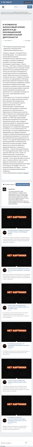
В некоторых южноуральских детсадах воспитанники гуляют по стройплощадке (18, 307)
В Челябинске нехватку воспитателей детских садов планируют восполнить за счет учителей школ (17, 420)
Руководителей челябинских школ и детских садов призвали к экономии (19, 269)
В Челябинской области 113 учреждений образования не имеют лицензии (19, 345)
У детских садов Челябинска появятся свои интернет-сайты (17, 381)
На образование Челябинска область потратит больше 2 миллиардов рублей (19, 232)
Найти (29, 6)
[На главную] (6, 2)
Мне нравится (9, 40)
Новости (26, 173)
